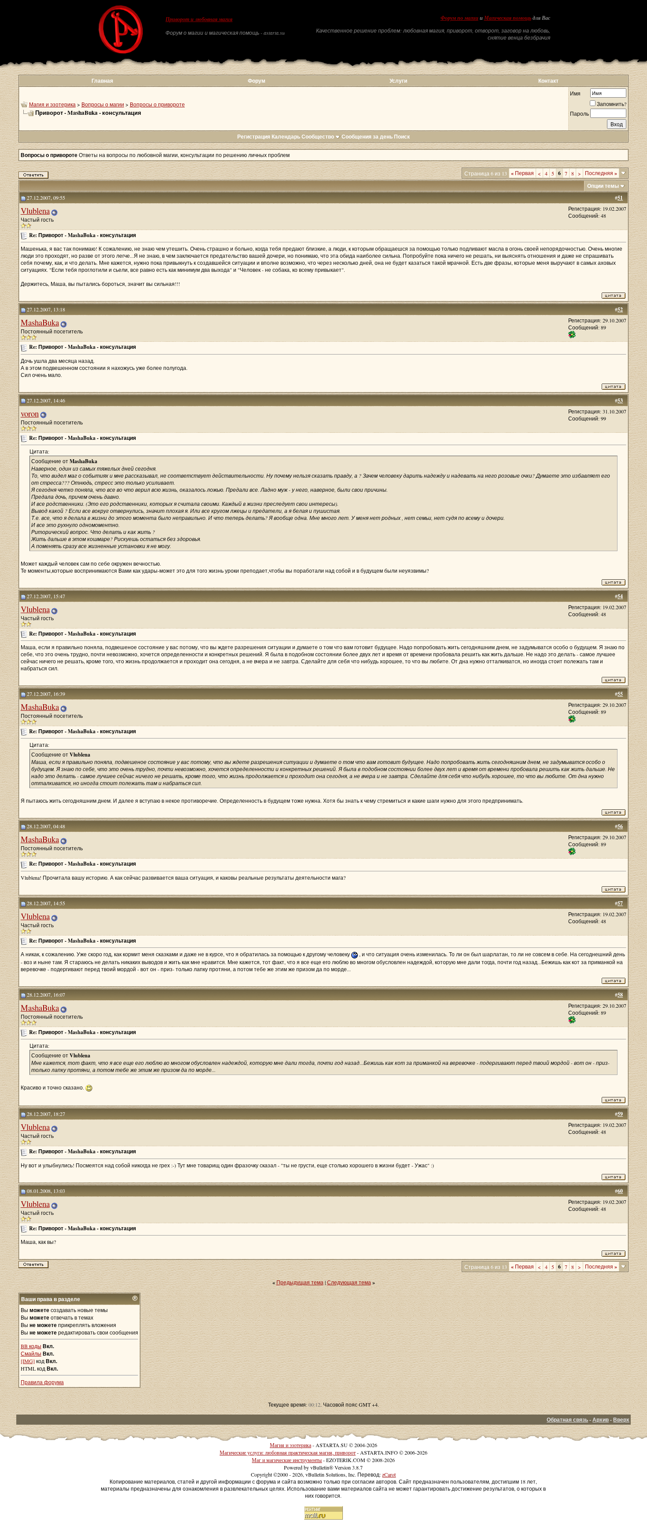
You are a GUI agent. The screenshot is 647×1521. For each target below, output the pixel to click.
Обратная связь (567, 1419)
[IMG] (28, 1360)
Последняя (601, 172)
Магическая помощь (507, 18)
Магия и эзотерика (52, 104)
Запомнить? (611, 103)
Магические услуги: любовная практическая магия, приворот (288, 1452)
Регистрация (253, 136)
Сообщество (317, 136)
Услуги (398, 80)
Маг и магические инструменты (287, 1459)
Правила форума (42, 1382)
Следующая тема (349, 1282)
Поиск (402, 136)
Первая (522, 172)
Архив (600, 1419)
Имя (575, 93)
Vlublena (35, 210)
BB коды (31, 1345)
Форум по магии (459, 18)
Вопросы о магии (102, 104)
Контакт (548, 80)
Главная (102, 80)
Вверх (621, 1419)
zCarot (389, 1474)
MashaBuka (40, 322)
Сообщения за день (367, 136)
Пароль (579, 113)
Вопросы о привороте (157, 104)
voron (30, 413)
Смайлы (31, 1353)
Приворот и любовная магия (198, 19)
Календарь (286, 136)
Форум (256, 80)
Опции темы (603, 186)
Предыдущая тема (300, 1282)
